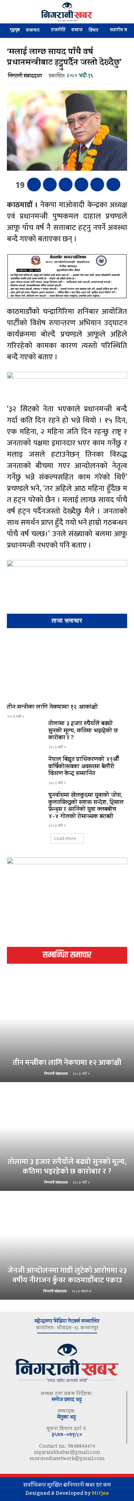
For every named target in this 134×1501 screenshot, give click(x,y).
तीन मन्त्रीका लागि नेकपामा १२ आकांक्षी (52, 707)
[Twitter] (50, 184)
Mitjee (100, 1493)
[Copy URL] (97, 184)
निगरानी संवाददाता (25, 76)
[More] (113, 184)
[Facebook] (34, 184)
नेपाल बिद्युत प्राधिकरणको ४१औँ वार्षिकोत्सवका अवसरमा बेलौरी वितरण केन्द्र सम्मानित (83, 767)
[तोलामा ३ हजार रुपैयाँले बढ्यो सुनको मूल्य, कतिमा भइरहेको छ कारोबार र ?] (25, 735)
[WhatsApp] (81, 184)
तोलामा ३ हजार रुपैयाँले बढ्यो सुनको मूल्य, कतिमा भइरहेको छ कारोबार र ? (83, 731)
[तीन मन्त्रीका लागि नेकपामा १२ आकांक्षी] (67, 667)
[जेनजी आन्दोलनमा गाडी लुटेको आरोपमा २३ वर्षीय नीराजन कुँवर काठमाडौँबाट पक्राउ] (67, 1246)
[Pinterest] (65, 184)
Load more (65, 838)
